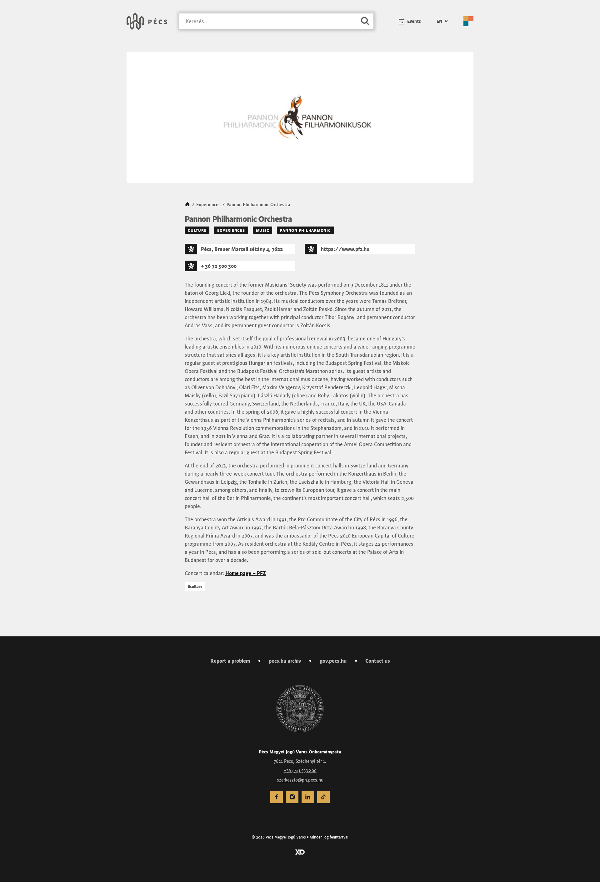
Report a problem (230, 661)
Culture (197, 230)
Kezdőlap (187, 204)
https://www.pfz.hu (345, 249)
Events (414, 21)
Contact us (377, 661)
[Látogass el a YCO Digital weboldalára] (300, 851)
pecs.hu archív (285, 661)
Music (262, 230)
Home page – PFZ (245, 573)
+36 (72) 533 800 (300, 770)
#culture (195, 586)
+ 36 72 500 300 (219, 266)
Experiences (208, 204)
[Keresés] (365, 21)
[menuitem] (442, 21)
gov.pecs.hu (333, 661)
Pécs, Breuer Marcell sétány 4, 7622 (242, 249)
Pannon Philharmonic (305, 230)
